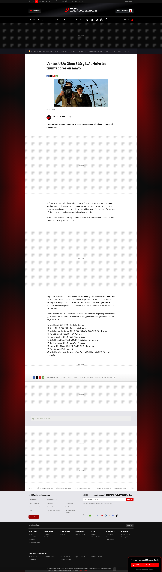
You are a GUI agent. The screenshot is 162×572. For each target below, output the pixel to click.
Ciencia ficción (64, 51)
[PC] (87, 20)
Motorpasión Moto (95, 537)
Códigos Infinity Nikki (48, 488)
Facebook (47, 76)
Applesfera (32, 539)
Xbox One (50, 503)
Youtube (101, 515)
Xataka (31, 534)
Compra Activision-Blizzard (70, 511)
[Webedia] (34, 525)
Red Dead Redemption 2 (95, 51)
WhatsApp (90, 515)
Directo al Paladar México (80, 557)
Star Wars (126, 51)
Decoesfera (109, 537)
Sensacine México (65, 556)
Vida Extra (47, 537)
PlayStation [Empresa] (53, 510)
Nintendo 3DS (98, 377)
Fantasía (73, 51)
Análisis (32, 20)
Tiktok (117, 515)
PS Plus (113, 51)
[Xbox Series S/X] (97, 20)
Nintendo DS (108, 377)
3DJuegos (81, 10)
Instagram (105, 515)
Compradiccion (110, 539)
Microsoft (50, 507)
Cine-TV (78, 20)
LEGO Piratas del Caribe (86, 377)
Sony (30, 510)
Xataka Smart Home (34, 542)
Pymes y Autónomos (126, 537)
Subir (128, 525)
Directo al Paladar (80, 534)
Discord (113, 515)
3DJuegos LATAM (49, 556)
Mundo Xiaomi (33, 545)
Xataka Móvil (32, 537)
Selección (59, 20)
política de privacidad (106, 503)
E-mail (57, 76)
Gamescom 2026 (48, 51)
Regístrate (125, 10)
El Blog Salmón (125, 534)
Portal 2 (70, 377)
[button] (61, 117)
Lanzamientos (69, 20)
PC (66, 499)
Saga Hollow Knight (34, 507)
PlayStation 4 (69, 503)
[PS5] (92, 20)
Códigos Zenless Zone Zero (63, 488)
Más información (83, 570)
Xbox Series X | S (52, 499)
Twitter (51, 76)
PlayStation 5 (33, 499)
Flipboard (53, 76)
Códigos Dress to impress (104, 488)
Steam (106, 51)
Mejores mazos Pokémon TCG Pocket (84, 488)
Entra (118, 10)
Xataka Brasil (32, 559)
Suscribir (129, 499)
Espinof (62, 537)
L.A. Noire (63, 377)
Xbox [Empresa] (69, 507)
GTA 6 (119, 51)
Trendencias (109, 534)
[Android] (106, 20)
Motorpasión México (96, 556)
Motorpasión (94, 534)
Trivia (51, 20)
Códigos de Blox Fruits (120, 488)
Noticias (55, 377)
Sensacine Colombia (65, 559)
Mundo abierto (82, 51)
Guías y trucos (42, 20)
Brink (75, 377)
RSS (109, 515)
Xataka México (33, 556)
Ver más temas (34, 517)
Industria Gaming (34, 503)
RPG (56, 51)
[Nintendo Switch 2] (102, 20)
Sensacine (62, 534)
